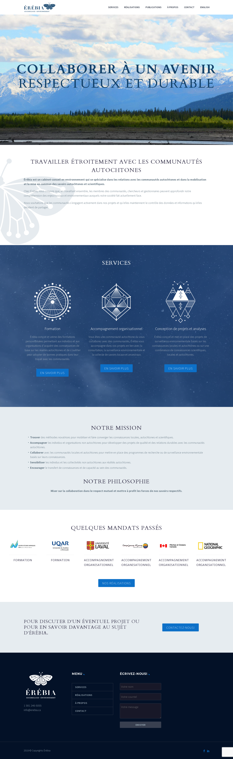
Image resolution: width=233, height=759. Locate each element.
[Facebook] (204, 751)
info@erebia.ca (32, 710)
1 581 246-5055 (33, 705)
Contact (189, 7)
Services (113, 7)
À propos (172, 7)
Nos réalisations (116, 583)
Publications (154, 7)
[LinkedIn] (208, 751)
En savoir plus (52, 372)
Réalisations (132, 7)
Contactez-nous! (180, 627)
